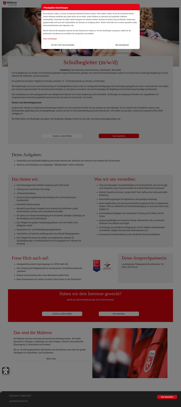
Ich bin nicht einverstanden (62, 45)
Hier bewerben (167, 397)
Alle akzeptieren (122, 45)
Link (72, 25)
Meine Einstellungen (50, 39)
